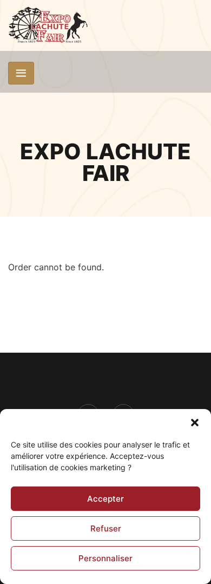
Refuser (105, 528)
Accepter (105, 499)
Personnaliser (105, 558)
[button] (194, 422)
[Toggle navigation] (21, 73)
